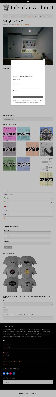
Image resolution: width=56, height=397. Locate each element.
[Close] (44, 60)
